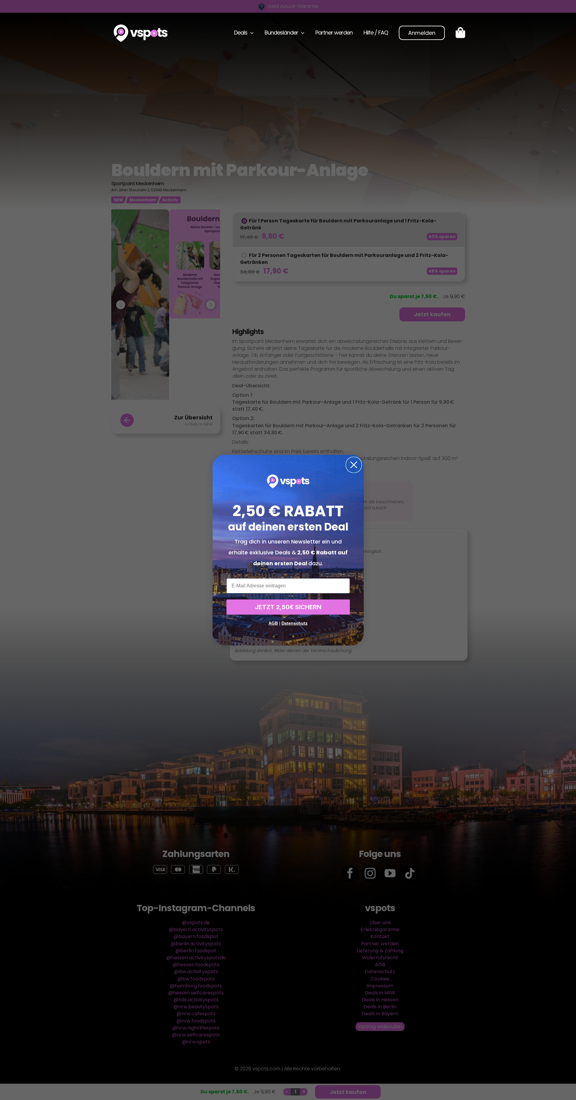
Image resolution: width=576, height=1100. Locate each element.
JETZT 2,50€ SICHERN (288, 607)
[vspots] (141, 26)
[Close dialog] (353, 464)
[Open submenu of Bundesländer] (301, 33)
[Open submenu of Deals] (250, 33)
